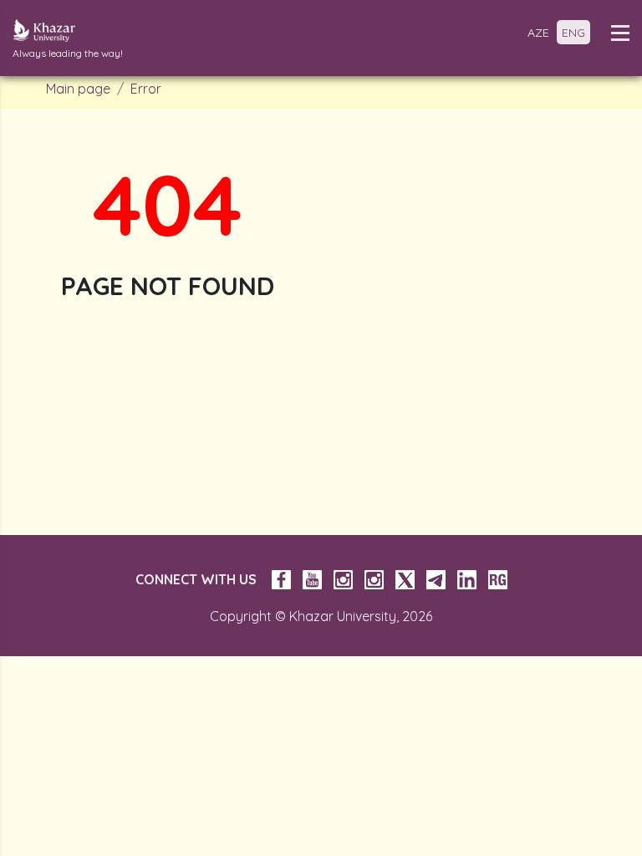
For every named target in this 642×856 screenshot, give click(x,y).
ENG (573, 32)
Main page (78, 88)
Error (145, 88)
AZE (538, 32)
